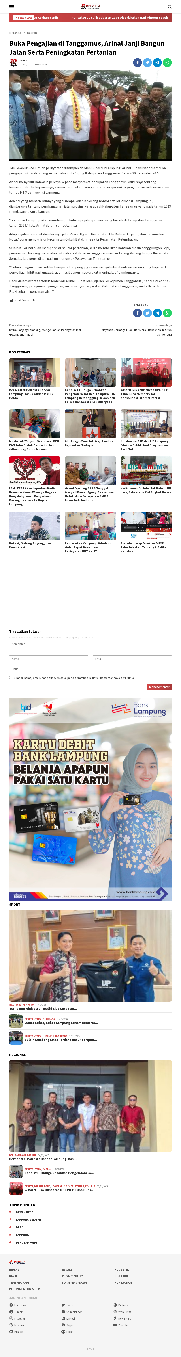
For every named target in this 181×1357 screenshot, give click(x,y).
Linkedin (71, 1318)
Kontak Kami (124, 1283)
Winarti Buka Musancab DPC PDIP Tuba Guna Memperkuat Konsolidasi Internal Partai (144, 394)
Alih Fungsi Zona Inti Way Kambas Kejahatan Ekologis (89, 443)
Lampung (22, 1235)
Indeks (14, 1270)
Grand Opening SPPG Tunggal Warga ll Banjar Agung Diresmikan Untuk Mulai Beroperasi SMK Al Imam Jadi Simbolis (89, 494)
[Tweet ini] (147, 62)
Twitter (70, 1305)
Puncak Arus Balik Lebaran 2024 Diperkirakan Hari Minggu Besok (78, 18)
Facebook (20, 1305)
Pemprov (28, 1005)
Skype (69, 1325)
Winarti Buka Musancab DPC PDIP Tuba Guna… (59, 1190)
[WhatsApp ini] (167, 62)
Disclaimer (122, 1276)
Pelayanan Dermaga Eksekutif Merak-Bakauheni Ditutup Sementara (136, 329)
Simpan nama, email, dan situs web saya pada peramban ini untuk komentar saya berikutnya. (74, 678)
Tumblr (18, 1312)
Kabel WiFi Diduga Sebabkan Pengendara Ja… (59, 1173)
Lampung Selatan (28, 1220)
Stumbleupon (74, 1312)
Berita (29, 1186)
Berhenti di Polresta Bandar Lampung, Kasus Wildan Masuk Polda (31, 394)
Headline (48, 1036)
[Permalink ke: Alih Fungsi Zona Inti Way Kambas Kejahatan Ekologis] (90, 423)
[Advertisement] (90, 592)
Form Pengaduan (74, 1283)
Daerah (31, 1155)
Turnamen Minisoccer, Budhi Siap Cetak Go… (43, 1009)
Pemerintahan (75, 1186)
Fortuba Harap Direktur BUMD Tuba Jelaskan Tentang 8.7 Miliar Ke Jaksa (144, 547)
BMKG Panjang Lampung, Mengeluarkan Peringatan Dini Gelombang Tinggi (45, 329)
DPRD (47, 1186)
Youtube (123, 1325)
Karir (13, 1276)
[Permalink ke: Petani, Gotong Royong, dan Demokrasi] (34, 526)
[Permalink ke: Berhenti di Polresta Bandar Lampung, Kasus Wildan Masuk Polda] (34, 372)
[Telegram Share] (157, 62)
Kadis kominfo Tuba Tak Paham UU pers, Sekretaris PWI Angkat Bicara (146, 490)
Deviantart (124, 1318)
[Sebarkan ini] (137, 62)
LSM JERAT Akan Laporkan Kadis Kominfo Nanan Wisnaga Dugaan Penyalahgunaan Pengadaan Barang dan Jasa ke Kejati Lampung (32, 496)
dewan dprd (25, 1212)
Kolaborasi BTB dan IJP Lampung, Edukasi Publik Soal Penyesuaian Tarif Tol (145, 445)
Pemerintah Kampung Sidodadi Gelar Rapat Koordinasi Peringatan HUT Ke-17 (88, 547)
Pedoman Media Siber (24, 1289)
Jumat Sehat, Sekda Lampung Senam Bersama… (61, 1023)
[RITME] (90, 6)
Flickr (69, 1332)
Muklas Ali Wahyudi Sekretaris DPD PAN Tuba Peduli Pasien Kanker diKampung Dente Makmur (34, 445)
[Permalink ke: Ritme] (13, 62)
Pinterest (123, 1305)
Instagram (20, 1318)
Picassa (18, 1332)
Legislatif (58, 1186)
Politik (90, 1186)
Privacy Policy (72, 1276)
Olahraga (15, 1005)
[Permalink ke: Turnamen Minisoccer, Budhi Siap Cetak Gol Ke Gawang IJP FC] (90, 955)
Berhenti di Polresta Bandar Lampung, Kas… (43, 1159)
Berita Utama (33, 1019)
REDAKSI (67, 1270)
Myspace (19, 1325)
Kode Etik (122, 1270)
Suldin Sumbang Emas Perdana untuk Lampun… (61, 1040)
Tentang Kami (19, 1283)
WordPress (124, 1312)
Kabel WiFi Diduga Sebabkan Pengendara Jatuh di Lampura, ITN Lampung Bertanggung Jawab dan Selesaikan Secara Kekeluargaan (90, 396)
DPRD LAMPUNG (26, 1242)
